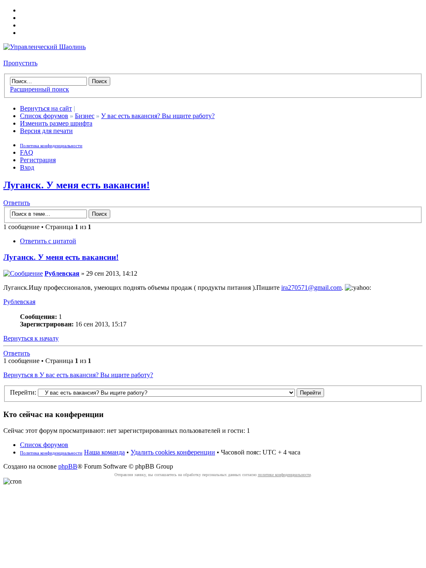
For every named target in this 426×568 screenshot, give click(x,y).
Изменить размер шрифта (56, 123)
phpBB (67, 466)
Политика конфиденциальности (51, 145)
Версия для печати (46, 130)
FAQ (26, 152)
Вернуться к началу (31, 338)
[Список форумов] (44, 46)
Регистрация (38, 159)
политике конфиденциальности (284, 474)
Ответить (16, 202)
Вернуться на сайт (46, 108)
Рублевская (62, 273)
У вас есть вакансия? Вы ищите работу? (158, 115)
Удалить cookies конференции (173, 452)
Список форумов (44, 115)
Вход (27, 167)
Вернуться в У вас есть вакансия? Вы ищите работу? (78, 374)
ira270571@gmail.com (311, 287)
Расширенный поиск (39, 89)
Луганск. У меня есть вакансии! (76, 185)
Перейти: (23, 392)
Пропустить (20, 63)
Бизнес (84, 115)
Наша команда (104, 452)
